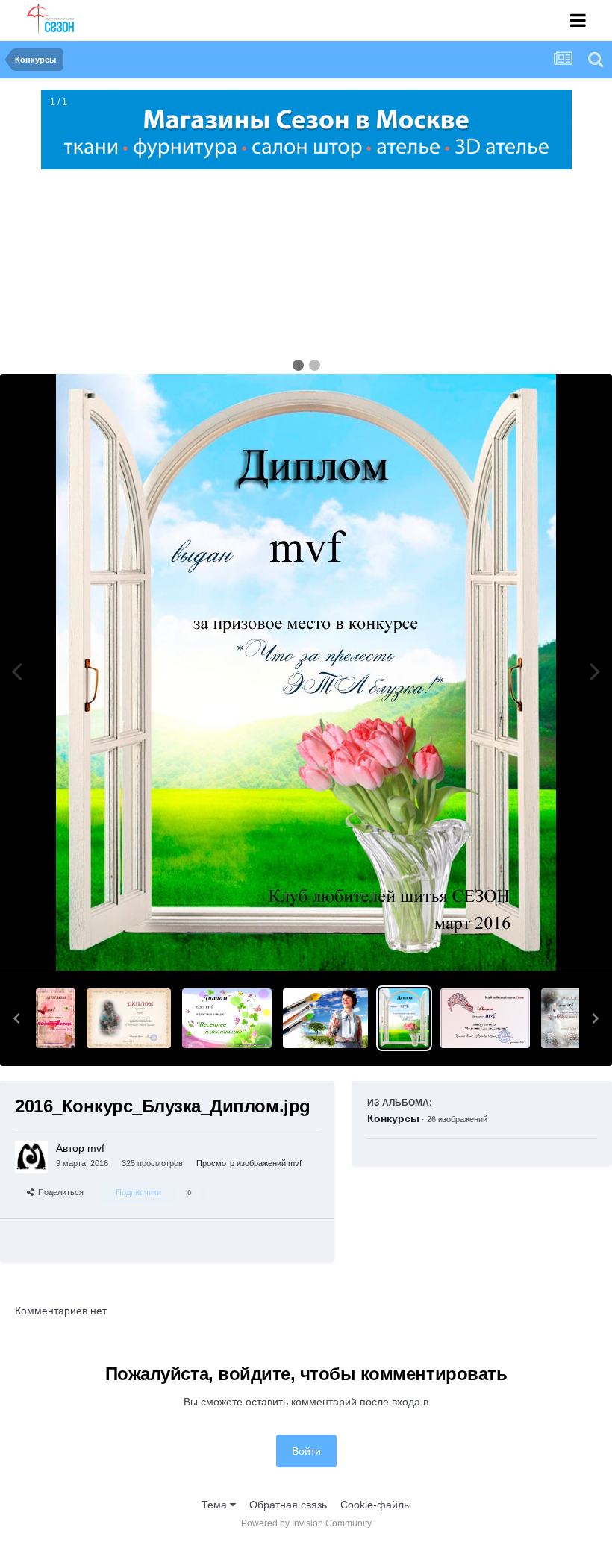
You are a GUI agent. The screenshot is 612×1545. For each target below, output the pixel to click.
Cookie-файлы (375, 1505)
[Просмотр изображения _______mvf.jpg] (485, 1018)
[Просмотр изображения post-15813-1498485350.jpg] (55, 1018)
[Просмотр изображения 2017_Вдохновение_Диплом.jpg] (129, 1018)
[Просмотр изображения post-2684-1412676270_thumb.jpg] (564, 1018)
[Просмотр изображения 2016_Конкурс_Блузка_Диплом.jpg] (404, 1018)
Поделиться (59, 1192)
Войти (306, 1451)
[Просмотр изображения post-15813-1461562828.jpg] (227, 1018)
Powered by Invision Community (306, 1523)
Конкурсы (393, 1118)
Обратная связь (288, 1505)
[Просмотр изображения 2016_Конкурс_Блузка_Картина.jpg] (325, 1018)
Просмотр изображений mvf (249, 1163)
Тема (216, 1505)
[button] (16, 1018)
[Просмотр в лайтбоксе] (306, 672)
